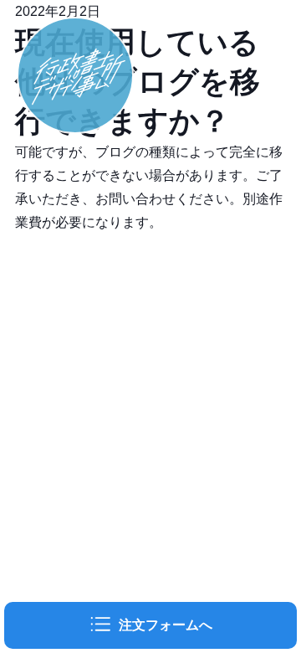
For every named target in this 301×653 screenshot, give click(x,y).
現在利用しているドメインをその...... (125, 269)
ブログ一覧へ (55, 292)
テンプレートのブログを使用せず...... (125, 246)
